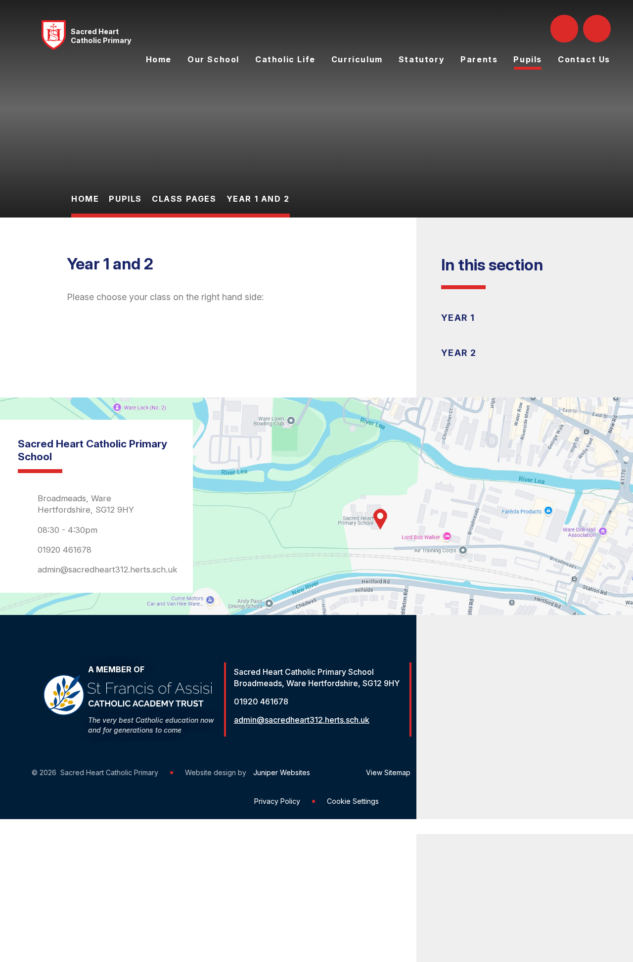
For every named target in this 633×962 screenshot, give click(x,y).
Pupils (125, 199)
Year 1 (458, 317)
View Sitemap (388, 772)
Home (85, 199)
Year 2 (459, 353)
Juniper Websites (281, 772)
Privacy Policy (277, 801)
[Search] (565, 29)
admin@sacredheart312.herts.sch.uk (108, 569)
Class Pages (184, 199)
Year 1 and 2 (258, 199)
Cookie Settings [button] (353, 801)
